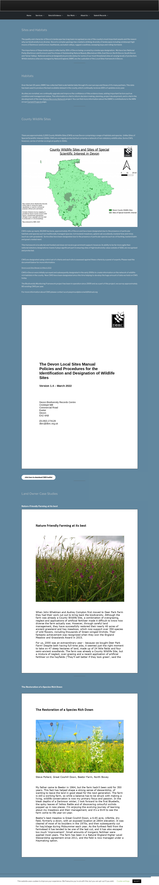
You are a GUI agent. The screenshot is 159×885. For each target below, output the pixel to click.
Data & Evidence (54, 15)
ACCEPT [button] (137, 881)
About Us (84, 15)
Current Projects (34, 102)
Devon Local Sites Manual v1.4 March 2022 (36, 268)
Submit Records (100, 15)
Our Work (71, 15)
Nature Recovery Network (54, 99)
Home (29, 15)
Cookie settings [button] (123, 881)
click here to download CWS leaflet (38, 477)
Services (39, 15)
